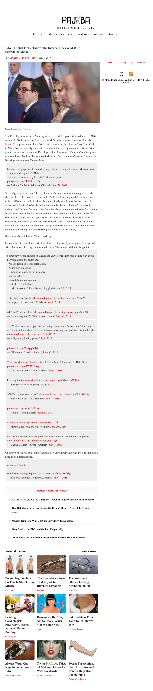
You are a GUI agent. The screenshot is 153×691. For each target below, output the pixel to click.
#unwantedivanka (16, 334)
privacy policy (126, 62)
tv (41, 34)
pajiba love (99, 34)
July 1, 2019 (53, 302)
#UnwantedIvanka (42, 298)
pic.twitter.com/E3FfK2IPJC (42, 334)
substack (60, 34)
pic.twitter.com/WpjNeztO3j (54, 473)
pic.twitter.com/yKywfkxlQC (42, 440)
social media (83, 34)
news (70, 34)
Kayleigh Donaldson (19, 57)
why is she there (25, 193)
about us (111, 62)
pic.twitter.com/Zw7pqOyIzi (22, 348)
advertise (141, 62)
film (34, 34)
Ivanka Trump (12, 144)
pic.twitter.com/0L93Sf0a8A (74, 394)
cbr (119, 34)
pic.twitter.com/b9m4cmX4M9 (62, 380)
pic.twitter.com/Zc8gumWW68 (71, 312)
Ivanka (9, 213)
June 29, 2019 (59, 185)
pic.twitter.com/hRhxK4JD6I (43, 422)
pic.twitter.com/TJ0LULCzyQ (23, 181)
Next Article (60, 490)
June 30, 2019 (63, 288)
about (110, 34)
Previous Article (44, 490)
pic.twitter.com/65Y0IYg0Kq (23, 366)
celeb (49, 34)
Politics (34, 57)
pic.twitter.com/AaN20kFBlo (23, 408)
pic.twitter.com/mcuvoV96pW (69, 298)
